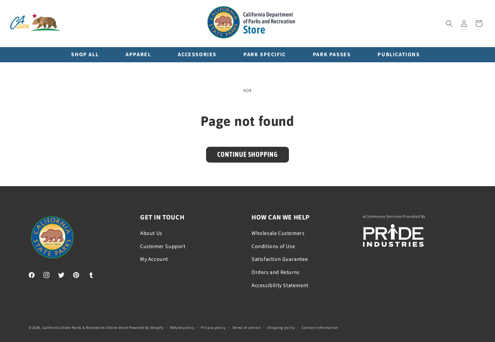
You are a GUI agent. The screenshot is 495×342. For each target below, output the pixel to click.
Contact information (320, 327)
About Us (151, 233)
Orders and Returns (276, 272)
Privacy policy (213, 327)
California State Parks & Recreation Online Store (85, 327)
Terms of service (246, 327)
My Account (154, 259)
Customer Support (163, 246)
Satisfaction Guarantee (280, 259)
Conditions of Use (273, 246)
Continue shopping (247, 154)
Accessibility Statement (280, 285)
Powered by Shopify (146, 327)
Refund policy (182, 327)
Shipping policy (281, 327)
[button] (449, 23)
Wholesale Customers (278, 233)
